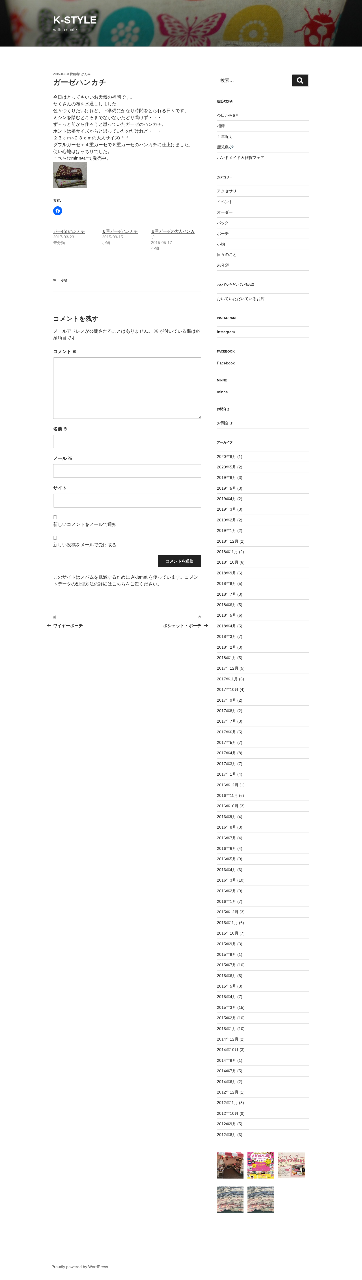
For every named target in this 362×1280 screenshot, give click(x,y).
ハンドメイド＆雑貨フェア (240, 157)
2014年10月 (227, 1049)
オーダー (225, 212)
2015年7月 (226, 965)
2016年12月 (227, 785)
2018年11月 (227, 551)
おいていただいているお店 (240, 298)
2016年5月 (226, 859)
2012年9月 (226, 1124)
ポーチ (223, 233)
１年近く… (227, 136)
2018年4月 (226, 626)
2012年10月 (227, 1113)
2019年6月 (226, 477)
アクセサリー (229, 191)
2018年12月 (227, 541)
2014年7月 (226, 1071)
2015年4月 (226, 996)
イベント (225, 201)
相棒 (221, 126)
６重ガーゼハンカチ (120, 231)
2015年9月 (226, 944)
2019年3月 (226, 509)
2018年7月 (226, 594)
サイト (60, 487)
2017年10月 (227, 689)
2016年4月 (226, 869)
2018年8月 (226, 583)
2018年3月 (226, 636)
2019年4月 (226, 498)
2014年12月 (227, 1039)
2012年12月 (227, 1092)
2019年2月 (226, 520)
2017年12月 (227, 668)
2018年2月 (226, 647)
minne (77, 158)
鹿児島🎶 (225, 147)
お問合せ (225, 423)
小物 (64, 280)
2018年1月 (226, 657)
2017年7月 (226, 721)
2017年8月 (226, 710)
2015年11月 (227, 922)
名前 (60, 428)
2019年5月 (226, 488)
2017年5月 (226, 742)
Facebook (226, 363)
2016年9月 (226, 816)
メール (62, 458)
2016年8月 (226, 827)
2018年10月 (227, 562)
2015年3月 (226, 1007)
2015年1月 (226, 1028)
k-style (75, 20)
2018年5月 (226, 615)
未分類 (223, 265)
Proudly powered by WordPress (79, 1266)
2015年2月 (226, 1018)
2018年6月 (226, 604)
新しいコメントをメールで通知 (85, 524)
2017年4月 (226, 753)
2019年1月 (226, 530)
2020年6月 (226, 456)
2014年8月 (226, 1060)
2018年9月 (226, 573)
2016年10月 (227, 806)
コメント (65, 351)
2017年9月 (226, 700)
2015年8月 (226, 954)
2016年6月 (226, 848)
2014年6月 (226, 1081)
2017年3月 (226, 763)
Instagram (226, 332)
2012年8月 (226, 1134)
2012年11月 (227, 1102)
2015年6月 (226, 975)
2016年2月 (226, 891)
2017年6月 (226, 732)
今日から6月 (228, 115)
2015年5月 (226, 986)
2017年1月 (226, 774)
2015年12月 (227, 912)
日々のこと (227, 254)
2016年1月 (226, 901)
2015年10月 (227, 933)
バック (223, 222)
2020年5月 (226, 467)
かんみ (85, 74)
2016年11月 (227, 795)
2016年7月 (226, 838)
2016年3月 (226, 880)
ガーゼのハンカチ (69, 231)
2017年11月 (227, 679)
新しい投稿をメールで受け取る (85, 544)
